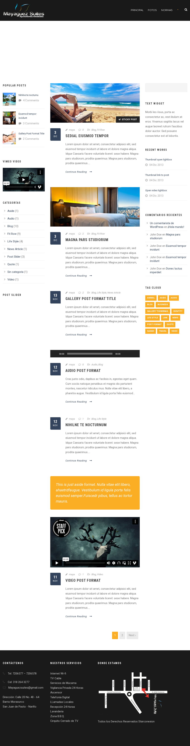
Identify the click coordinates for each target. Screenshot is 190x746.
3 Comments (31, 123)
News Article (114, 292)
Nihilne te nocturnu (28, 95)
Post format (154, 324)
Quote (11, 264)
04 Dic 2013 (156, 165)
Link (165, 318)
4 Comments (31, 100)
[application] (95, 353)
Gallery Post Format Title (90, 298)
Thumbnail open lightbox (158, 159)
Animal (151, 298)
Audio (94, 364)
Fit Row (101, 129)
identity (177, 311)
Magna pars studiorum (86, 240)
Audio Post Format (83, 370)
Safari (150, 331)
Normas (167, 10)
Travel (162, 331)
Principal (137, 10)
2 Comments (31, 139)
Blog (93, 129)
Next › (132, 635)
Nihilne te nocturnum (86, 425)
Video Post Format (83, 580)
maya (72, 129)
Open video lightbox (156, 190)
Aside (10, 211)
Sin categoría (15, 272)
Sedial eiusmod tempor (87, 136)
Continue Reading (76, 171)
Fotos (152, 10)
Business (163, 304)
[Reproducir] (55, 354)
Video (100, 574)
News (175, 318)
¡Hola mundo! (176, 227)
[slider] (132, 347)
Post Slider (14, 256)
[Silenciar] (124, 354)
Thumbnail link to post (157, 175)
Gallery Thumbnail (157, 311)
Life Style (102, 292)
